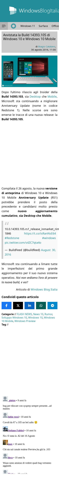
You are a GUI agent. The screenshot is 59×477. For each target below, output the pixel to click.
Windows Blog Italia (44, 289)
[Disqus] (29, 434)
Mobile (52, 96)
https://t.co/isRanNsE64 (40, 233)
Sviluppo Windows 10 (14, 317)
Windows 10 (35, 317)
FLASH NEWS (24, 314)
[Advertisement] (29, 153)
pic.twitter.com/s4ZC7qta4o (23, 242)
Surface (43, 26)
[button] (4, 26)
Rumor (48, 314)
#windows (49, 238)
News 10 (38, 314)
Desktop (35, 96)
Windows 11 (27, 26)
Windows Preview (25, 321)
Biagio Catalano (46, 46)
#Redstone (12, 238)
